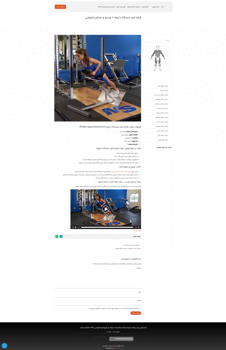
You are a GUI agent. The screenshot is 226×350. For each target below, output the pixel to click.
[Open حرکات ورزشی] (151, 7)
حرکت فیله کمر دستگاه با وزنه (121, 171)
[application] (105, 209)
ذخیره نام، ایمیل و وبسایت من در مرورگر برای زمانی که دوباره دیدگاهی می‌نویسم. (114, 308)
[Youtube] (100, 338)
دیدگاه (138, 268)
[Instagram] (105, 338)
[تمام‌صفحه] (73, 227)
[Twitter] (95, 338)
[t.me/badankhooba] (111, 339)
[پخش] (139, 227)
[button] (158, 150)
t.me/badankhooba (124, 338)
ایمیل (138, 300)
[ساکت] (75, 227)
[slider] (107, 227)
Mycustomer (116, 348)
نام (139, 292)
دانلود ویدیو (137, 230)
